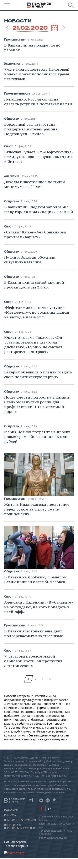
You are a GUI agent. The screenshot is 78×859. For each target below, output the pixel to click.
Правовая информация (20, 820)
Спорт (8, 146)
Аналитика (12, 176)
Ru (42, 808)
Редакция (11, 809)
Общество (11, 118)
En (49, 808)
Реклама (10, 815)
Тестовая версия (16, 846)
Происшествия (15, 39)
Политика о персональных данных (20, 827)
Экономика (12, 63)
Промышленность (17, 93)
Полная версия (15, 842)
